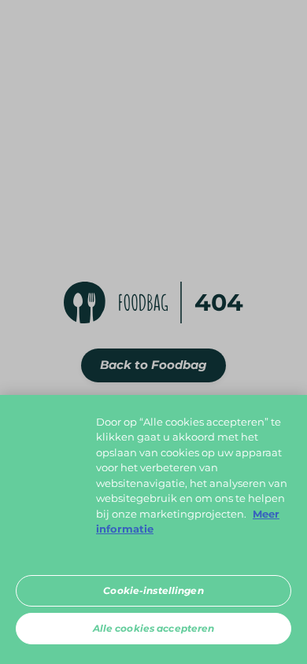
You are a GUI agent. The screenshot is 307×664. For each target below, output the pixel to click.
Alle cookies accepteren (154, 628)
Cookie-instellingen (153, 590)
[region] (153, 529)
